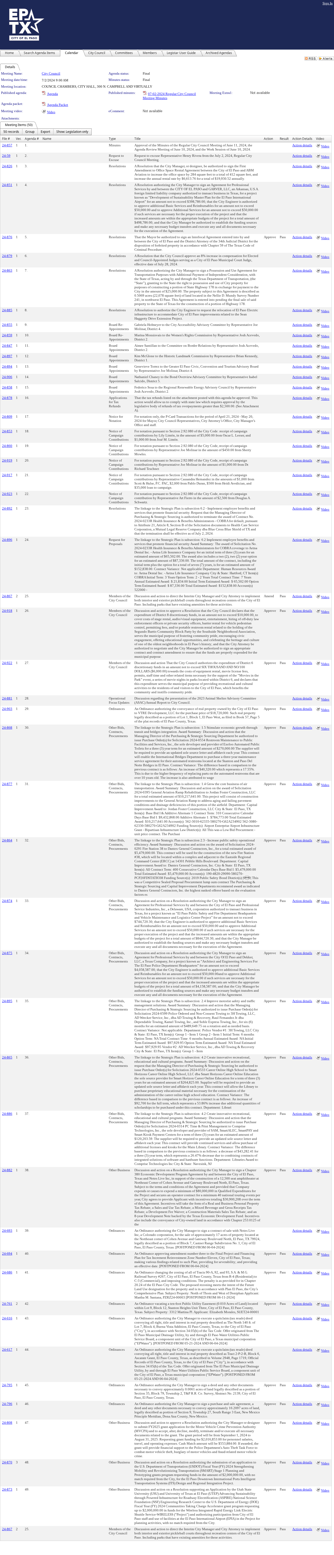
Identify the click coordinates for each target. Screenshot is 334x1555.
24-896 (7, 540)
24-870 (7, 1462)
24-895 (7, 1001)
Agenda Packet (57, 105)
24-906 (7, 377)
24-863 (7, 270)
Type (112, 138)
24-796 (7, 1404)
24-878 (7, 398)
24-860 (7, 446)
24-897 (7, 356)
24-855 (7, 325)
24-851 (7, 185)
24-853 (7, 431)
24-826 (7, 166)
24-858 (7, 387)
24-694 (7, 1253)
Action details (302, 145)
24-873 (7, 1489)
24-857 (7, 145)
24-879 (7, 256)
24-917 (7, 475)
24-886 (7, 1114)
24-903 (7, 709)
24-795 (7, 1385)
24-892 (7, 508)
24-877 (7, 784)
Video (51, 112)
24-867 (7, 596)
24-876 (7, 237)
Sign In (328, 3)
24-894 (7, 366)
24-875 (7, 953)
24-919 (7, 460)
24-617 (7, 1349)
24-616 (7, 1318)
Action (268, 138)
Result (284, 138)
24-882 (7, 1170)
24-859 (7, 335)
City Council (51, 73)
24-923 (7, 494)
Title (137, 138)
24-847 (7, 346)
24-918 (7, 611)
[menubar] (46, 131)
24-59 (6, 156)
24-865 (7, 1057)
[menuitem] (11, 132)
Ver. (18, 138)
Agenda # (32, 138)
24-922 (7, 663)
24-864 (7, 840)
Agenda (52, 94)
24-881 (7, 698)
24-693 (7, 1231)
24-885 (7, 310)
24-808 (7, 1423)
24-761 (7, 1304)
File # (6, 138)
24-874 (7, 901)
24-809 (7, 416)
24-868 (7, 727)
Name (47, 138)
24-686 (7, 1272)
